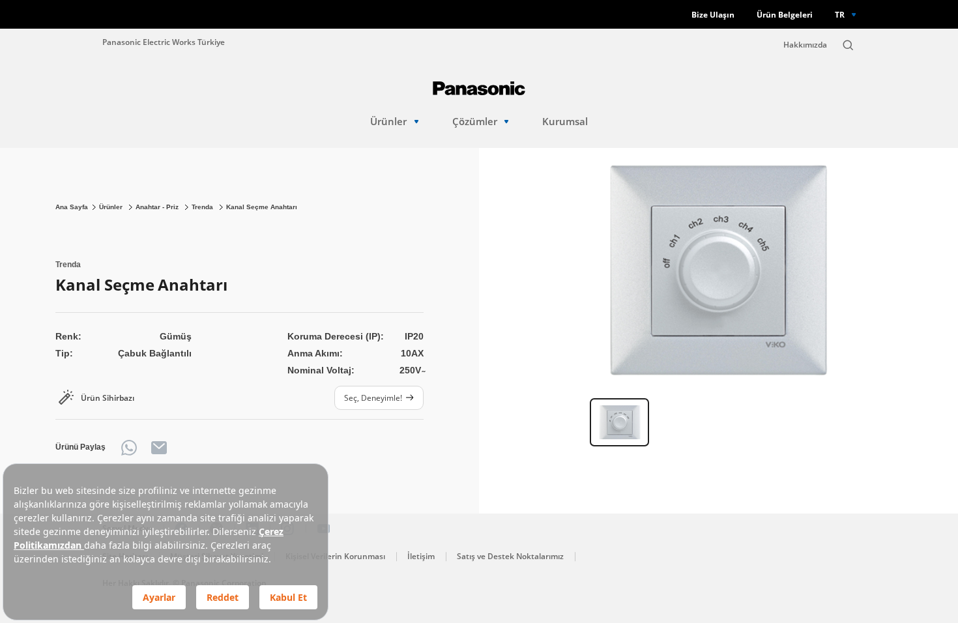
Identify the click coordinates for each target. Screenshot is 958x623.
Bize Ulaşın (712, 15)
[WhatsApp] (129, 447)
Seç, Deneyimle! (373, 397)
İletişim (421, 556)
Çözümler (474, 121)
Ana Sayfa (71, 206)
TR (840, 14)
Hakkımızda (805, 45)
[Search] (848, 45)
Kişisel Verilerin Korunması (335, 556)
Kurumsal (565, 121)
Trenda (203, 206)
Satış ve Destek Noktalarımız (510, 556)
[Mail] (159, 447)
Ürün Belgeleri (785, 15)
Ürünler (388, 121)
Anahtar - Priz (158, 206)
